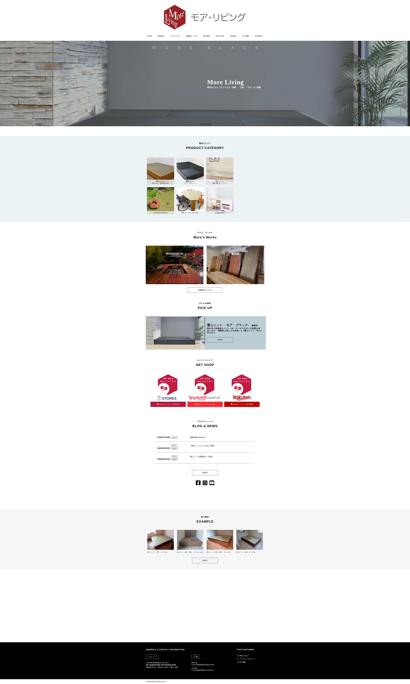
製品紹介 (161, 36)
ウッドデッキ (175, 36)
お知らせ (174, 437)
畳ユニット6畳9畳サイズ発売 (201, 457)
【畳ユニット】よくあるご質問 (202, 446)
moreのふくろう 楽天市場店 (243, 404)
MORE (220, 340)
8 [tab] (216, 556)
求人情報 (245, 36)
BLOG (149, 36)
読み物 (174, 445)
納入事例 (206, 36)
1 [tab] (194, 556)
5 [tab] (207, 556)
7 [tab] (213, 556)
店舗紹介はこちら (205, 290)
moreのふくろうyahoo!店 (206, 404)
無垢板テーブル (191, 36)
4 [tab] (203, 556)
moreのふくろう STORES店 (169, 404)
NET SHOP (220, 36)
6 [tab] (210, 556)
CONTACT (259, 36)
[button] (3, 83)
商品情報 (174, 448)
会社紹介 (233, 36)
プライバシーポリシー (247, 659)
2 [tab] (197, 556)
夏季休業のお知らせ (198, 437)
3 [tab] (200, 556)
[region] (205, 83)
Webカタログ (244, 656)
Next (266, 542)
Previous (144, 542)
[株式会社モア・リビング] (205, 17)
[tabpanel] (160, 541)
